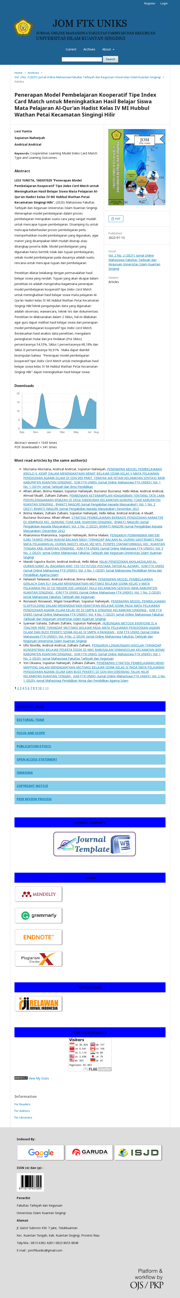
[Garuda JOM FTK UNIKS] (89, 1160)
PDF (117, 219)
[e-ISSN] (138, 1160)
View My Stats (39, 1078)
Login (164, 3)
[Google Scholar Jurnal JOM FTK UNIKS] (41, 1160)
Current (71, 49)
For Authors (22, 1111)
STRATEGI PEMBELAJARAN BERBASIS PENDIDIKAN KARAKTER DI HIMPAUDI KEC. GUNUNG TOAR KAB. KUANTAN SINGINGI (93, 519)
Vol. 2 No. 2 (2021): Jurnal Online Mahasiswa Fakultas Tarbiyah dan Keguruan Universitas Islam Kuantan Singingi (87, 77)
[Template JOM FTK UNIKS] (77, 857)
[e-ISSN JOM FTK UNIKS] (30, 1190)
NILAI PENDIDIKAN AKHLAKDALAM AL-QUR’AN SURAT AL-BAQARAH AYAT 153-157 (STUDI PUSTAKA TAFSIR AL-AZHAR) (90, 563)
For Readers (22, 1104)
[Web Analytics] (21, 1078)
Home (18, 73)
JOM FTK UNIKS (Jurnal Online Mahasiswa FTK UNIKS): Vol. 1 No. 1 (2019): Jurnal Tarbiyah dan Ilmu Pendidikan (92, 484)
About (107, 49)
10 (40, 688)
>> (47, 688)
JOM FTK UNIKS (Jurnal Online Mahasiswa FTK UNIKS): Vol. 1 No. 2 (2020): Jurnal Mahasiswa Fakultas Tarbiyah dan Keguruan (92, 594)
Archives (89, 49)
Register (149, 3)
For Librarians (23, 1117)
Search (110, 59)
